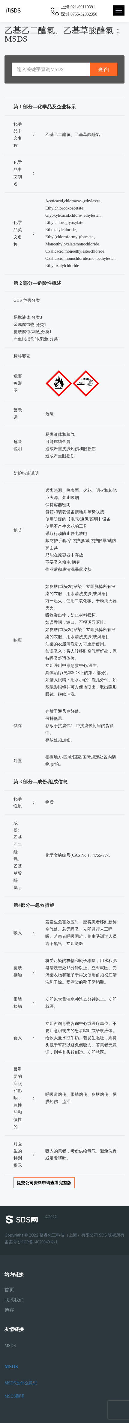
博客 (9, 1310)
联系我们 (14, 1300)
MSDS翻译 (14, 1396)
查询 (103, 69)
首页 (9, 1289)
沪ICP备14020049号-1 (38, 1242)
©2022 (51, 1217)
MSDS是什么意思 (20, 1383)
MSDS (10, 1345)
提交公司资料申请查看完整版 (44, 1183)
